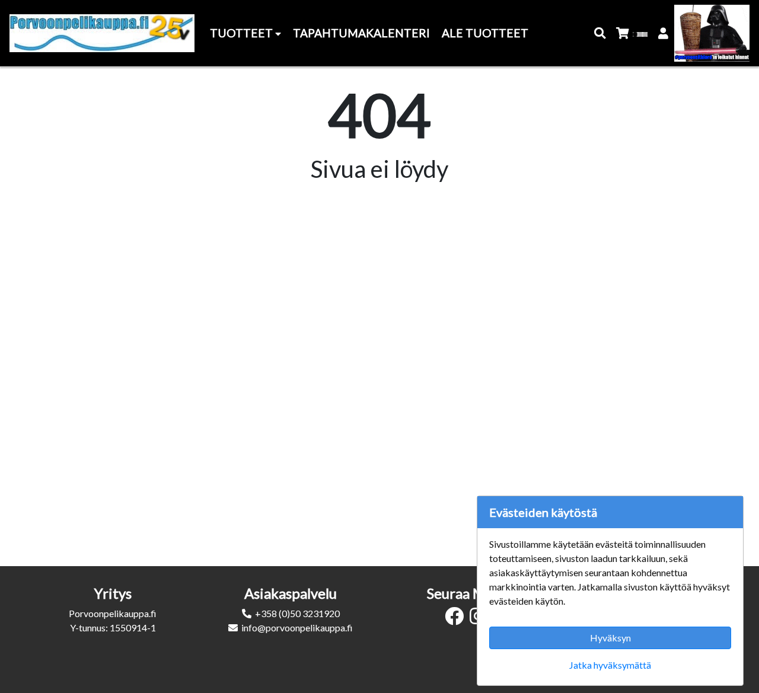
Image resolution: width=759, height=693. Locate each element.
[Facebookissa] (457, 619)
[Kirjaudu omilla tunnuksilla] (663, 33)
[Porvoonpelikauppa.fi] (101, 33)
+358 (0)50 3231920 (297, 613)
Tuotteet (242, 33)
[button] (600, 33)
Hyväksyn (610, 637)
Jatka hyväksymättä (610, 664)
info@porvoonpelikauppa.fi (297, 627)
